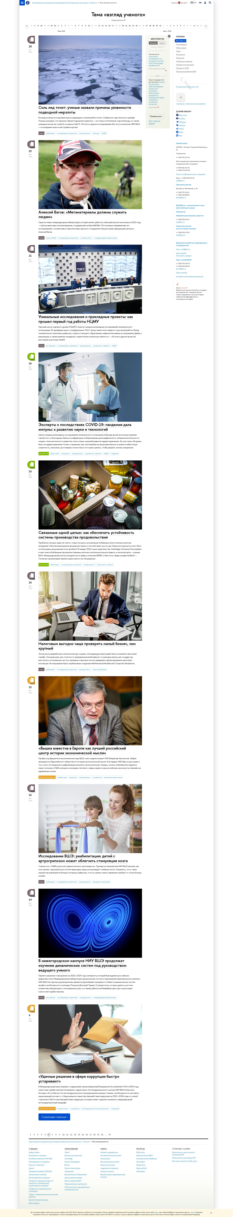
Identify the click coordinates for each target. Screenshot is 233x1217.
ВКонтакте (183, 115)
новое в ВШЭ (51, 238)
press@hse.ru (181, 269)
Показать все (155, 116)
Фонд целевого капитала (37, 1174)
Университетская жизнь (185, 65)
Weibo (181, 129)
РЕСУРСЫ (140, 1149)
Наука (178, 51)
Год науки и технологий (101, 882)
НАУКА (103, 1149)
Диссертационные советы (109, 1162)
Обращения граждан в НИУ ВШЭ (40, 1171)
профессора (62, 777)
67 (110, 1134)
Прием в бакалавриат (72, 1162)
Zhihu (181, 132)
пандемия (114, 453)
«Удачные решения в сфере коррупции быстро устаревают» (78, 1079)
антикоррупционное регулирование (95, 1108)
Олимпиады (69, 1159)
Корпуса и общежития (37, 1165)
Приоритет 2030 (182, 68)
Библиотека (140, 1152)
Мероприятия (157, 39)
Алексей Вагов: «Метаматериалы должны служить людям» (82, 214)
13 (75, 1134)
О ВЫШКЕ (33, 1149)
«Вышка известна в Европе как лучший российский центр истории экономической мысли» (82, 750)
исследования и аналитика (67, 133)
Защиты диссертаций (107, 1165)
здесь (156, 1212)
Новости (86, 1142)
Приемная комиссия (183, 184)
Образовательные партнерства (76, 1184)
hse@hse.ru (180, 180)
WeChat (182, 125)
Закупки (31, 1168)
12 (71, 1134)
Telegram (182, 122)
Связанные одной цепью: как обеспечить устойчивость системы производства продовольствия (86, 535)
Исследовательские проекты (110, 1155)
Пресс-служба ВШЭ (183, 260)
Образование (181, 48)
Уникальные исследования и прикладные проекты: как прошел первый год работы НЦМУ (85, 319)
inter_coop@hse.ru (183, 249)
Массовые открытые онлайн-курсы (184, 1161)
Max (180, 135)
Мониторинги (105, 1159)
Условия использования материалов (189, 276)
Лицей (67, 1152)
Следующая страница (54, 1117)
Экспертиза (180, 54)
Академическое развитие (109, 1168)
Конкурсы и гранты (107, 1171)
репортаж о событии (101, 346)
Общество (180, 58)
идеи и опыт (54, 453)
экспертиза (97, 777)
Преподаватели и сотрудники (39, 1162)
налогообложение (100, 669)
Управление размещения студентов (189, 215)
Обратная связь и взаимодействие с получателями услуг (77, 1188)
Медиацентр (140, 1165)
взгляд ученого (84, 133)
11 (67, 1134)
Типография (140, 1162)
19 (98, 1134)
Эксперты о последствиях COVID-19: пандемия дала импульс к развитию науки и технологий (84, 427)
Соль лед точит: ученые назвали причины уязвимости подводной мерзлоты (84, 110)
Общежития (180, 212)
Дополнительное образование (76, 1174)
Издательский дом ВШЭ (144, 1155)
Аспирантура (69, 1171)
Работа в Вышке (34, 1203)
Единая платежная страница (38, 1200)
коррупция (115, 1108)
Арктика (96, 133)
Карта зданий (181, 253)
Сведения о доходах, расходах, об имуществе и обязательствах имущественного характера (41, 1183)
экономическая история (113, 777)
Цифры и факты (34, 1152)
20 (102, 1134)
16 (87, 1134)
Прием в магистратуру (72, 1168)
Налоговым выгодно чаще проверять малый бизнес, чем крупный (87, 646)
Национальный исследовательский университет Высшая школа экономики (55, 1142)
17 (90, 1134)
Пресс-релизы (181, 272)
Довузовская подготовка (73, 1155)
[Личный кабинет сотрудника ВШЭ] (205, 2)
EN (195, 2)
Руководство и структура (37, 1155)
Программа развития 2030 (186, 71)
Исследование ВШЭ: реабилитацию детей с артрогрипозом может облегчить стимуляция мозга (83, 858)
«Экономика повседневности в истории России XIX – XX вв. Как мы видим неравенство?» (156, 60)
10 (63, 1134)
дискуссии (65, 453)
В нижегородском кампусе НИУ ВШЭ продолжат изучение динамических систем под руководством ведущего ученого (82, 965)
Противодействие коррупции (39, 1178)
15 (83, 1134)
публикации (50, 133)
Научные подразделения (109, 1152)
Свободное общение (184, 61)
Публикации (140, 1171)
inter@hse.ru (180, 235)
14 (79, 1134)
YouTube (182, 118)
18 (94, 1134)
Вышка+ (67, 1165)
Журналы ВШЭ (141, 1168)
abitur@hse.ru (181, 197)
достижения (50, 346)
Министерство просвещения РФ (184, 1158)
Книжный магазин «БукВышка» (146, 1159)
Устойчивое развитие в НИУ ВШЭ (40, 1159)
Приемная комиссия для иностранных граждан (186, 227)
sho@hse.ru (180, 222)
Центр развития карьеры (73, 1178)
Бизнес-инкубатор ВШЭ (73, 1181)
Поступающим (181, 44)
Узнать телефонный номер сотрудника (190, 174)
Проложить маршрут (184, 255)
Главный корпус (181, 143)
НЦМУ (104, 133)
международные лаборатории (106, 238)
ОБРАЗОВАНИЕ (71, 1149)
